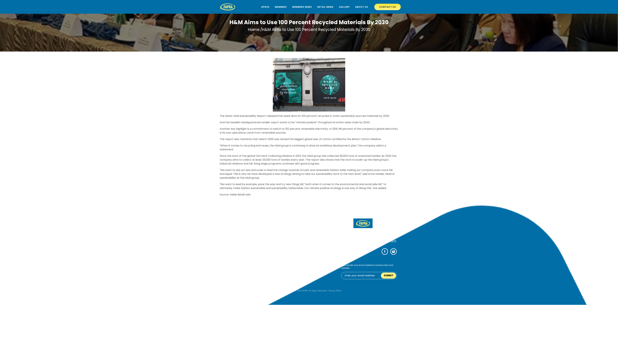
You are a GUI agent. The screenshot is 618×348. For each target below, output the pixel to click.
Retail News (325, 7)
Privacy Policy (335, 291)
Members (281, 7)
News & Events (293, 280)
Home (254, 29)
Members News (302, 7)
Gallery (344, 7)
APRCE (265, 7)
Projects (289, 276)
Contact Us (387, 7)
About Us (361, 7)
